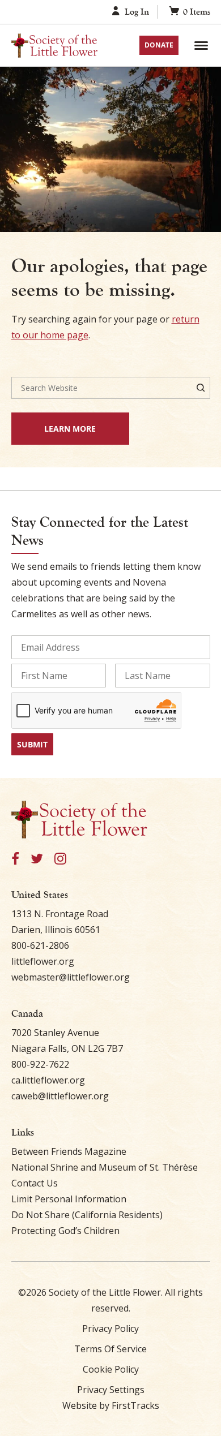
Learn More (53, 428)
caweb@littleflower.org (60, 1096)
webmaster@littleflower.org (70, 977)
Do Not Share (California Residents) (87, 1215)
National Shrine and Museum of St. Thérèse (104, 1167)
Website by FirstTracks (110, 1405)
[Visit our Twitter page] (37, 859)
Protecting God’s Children (65, 1230)
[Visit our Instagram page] (60, 859)
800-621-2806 (40, 945)
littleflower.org (42, 961)
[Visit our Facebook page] (15, 859)
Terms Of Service (110, 1349)
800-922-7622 (40, 1064)
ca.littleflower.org (48, 1080)
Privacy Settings (110, 1389)
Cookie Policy (111, 1369)
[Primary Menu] (201, 45)
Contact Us (34, 1183)
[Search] (201, 387)
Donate (158, 45)
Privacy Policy (110, 1328)
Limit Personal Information (68, 1199)
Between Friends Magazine (68, 1151)
